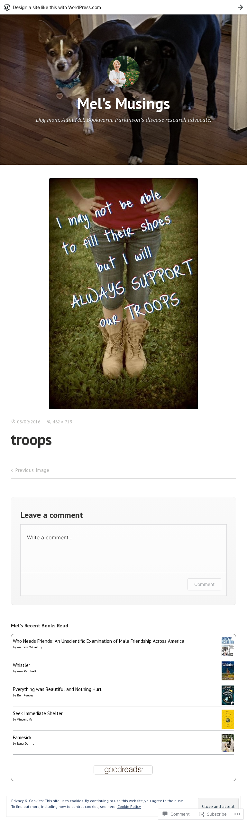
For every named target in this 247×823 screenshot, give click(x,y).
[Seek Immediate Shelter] (228, 727)
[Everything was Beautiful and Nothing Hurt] (228, 703)
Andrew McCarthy (29, 647)
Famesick (22, 737)
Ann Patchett (26, 671)
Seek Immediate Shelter (38, 713)
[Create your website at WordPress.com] (123, 7)
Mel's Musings (123, 103)
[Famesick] (228, 751)
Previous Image (32, 470)
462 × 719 (62, 422)
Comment (204, 584)
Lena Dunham (27, 743)
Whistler (21, 665)
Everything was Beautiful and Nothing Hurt (57, 689)
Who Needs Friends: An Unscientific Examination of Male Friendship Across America (98, 641)
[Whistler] (228, 679)
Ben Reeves (25, 695)
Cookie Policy (129, 806)
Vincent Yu (24, 719)
